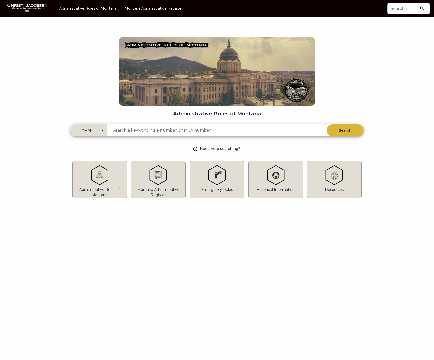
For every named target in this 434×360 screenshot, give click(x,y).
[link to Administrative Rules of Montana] (217, 63)
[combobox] (404, 8)
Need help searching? (220, 148)
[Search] (422, 8)
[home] (27, 8)
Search (345, 130)
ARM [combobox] (86, 130)
